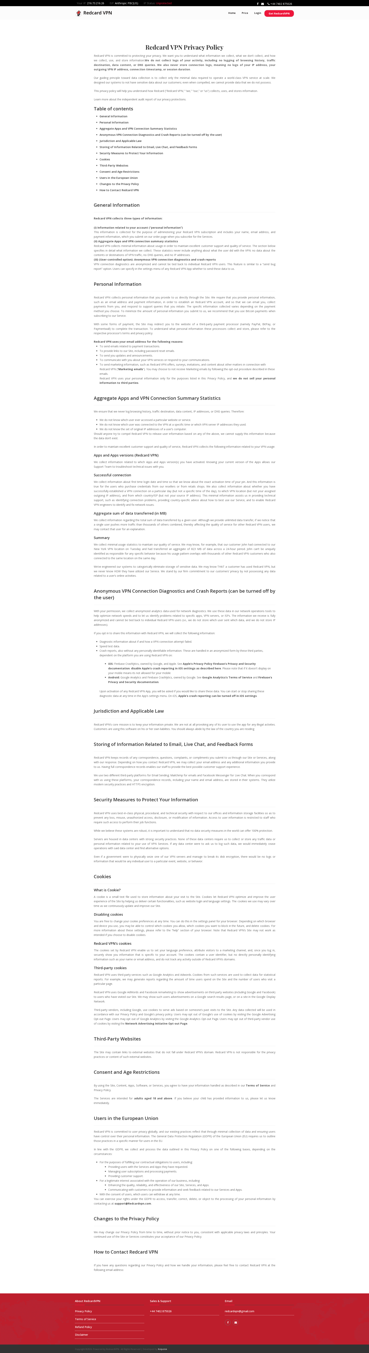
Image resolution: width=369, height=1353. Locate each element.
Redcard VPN (97, 13)
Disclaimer (81, 1334)
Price (245, 13)
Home (232, 13)
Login (257, 13)
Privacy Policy (83, 1311)
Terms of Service (85, 1319)
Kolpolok (162, 1349)
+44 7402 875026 (281, 4)
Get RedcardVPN (279, 13)
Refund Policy (83, 1327)
